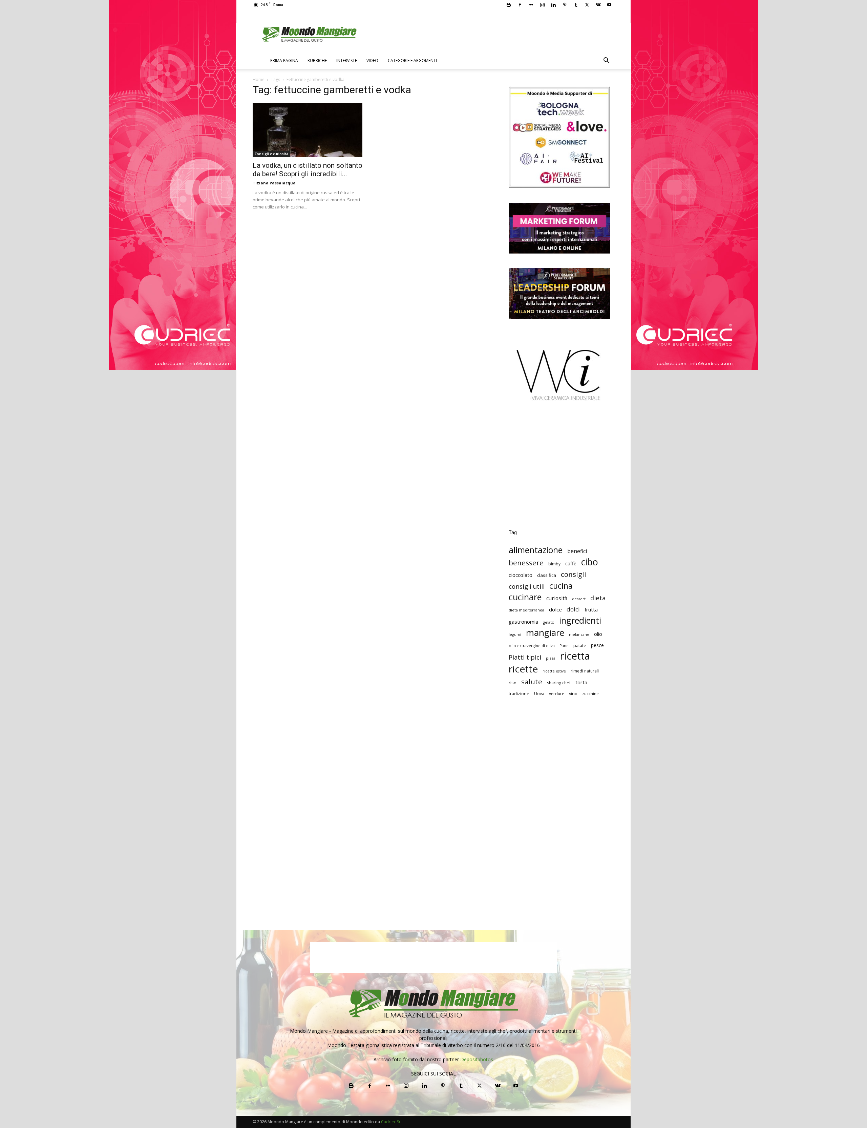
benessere (526, 562)
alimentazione (536, 549)
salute (531, 681)
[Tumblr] (576, 4)
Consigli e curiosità (271, 154)
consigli (573, 574)
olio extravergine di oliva (532, 645)
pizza (550, 658)
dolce (555, 609)
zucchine (590, 694)
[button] (606, 61)
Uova (539, 694)
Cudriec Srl (391, 1122)
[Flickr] (531, 4)
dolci (573, 609)
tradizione (519, 694)
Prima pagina (284, 60)
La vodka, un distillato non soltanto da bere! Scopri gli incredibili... (307, 169)
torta (581, 682)
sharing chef (559, 683)
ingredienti (580, 620)
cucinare (525, 597)
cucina (561, 585)
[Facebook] (520, 4)
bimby (554, 564)
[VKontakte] (598, 4)
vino (573, 693)
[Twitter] (587, 4)
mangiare (545, 632)
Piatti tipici (525, 657)
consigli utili (527, 586)
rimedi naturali (585, 671)
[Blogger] (509, 4)
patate (579, 645)
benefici (577, 551)
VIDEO (372, 60)
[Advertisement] (559, 470)
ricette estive (554, 671)
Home (259, 79)
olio (598, 634)
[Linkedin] (553, 4)
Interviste (346, 60)
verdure (556, 694)
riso (512, 683)
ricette (523, 668)
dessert (579, 598)
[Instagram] (542, 4)
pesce (597, 645)
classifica (546, 575)
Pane (564, 645)
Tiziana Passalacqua (274, 182)
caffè (570, 563)
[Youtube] (609, 4)
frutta (591, 609)
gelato (548, 622)
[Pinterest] (564, 4)
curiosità (556, 598)
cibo (589, 561)
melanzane (579, 634)
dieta (598, 597)
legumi (515, 634)
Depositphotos (476, 1059)
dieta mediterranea (526, 609)
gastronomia (523, 621)
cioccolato (520, 574)
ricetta (575, 656)
